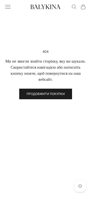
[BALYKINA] (45, 7)
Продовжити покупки (46, 94)
